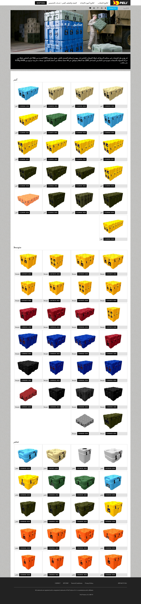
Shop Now (41, 3)
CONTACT (57, 583)
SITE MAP (65, 583)
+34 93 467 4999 (122, 583)
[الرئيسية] (120, 2)
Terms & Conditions (76, 583)
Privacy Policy (89, 583)
